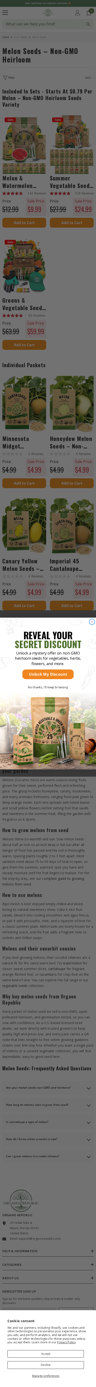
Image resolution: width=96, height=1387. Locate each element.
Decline (46, 1365)
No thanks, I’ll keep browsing (48, 687)
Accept (45, 1354)
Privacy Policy (66, 1342)
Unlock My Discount (48, 674)
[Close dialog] (92, 622)
